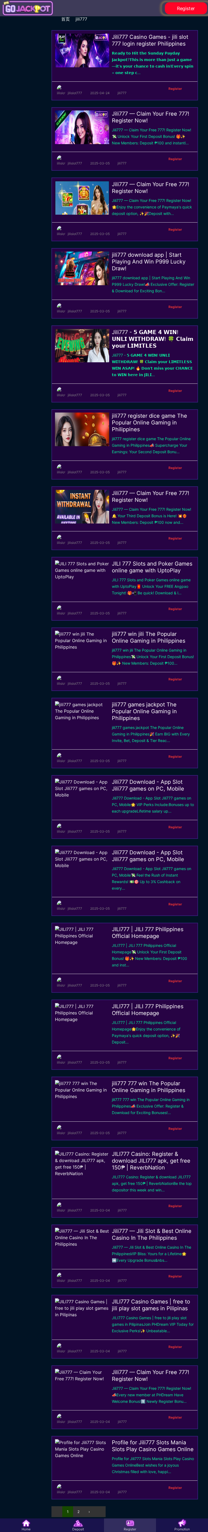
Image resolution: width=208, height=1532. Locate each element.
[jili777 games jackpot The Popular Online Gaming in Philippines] (82, 717)
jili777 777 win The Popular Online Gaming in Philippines (148, 1086)
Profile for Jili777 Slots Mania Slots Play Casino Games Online (153, 1445)
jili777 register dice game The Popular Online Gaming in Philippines (149, 423)
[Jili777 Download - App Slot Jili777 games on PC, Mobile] (82, 795)
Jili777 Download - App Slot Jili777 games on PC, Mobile (148, 785)
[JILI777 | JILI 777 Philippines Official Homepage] (82, 942)
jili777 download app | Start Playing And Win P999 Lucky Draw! (149, 262)
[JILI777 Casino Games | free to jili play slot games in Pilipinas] (82, 1314)
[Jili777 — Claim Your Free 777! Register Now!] (82, 1378)
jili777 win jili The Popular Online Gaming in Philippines (148, 637)
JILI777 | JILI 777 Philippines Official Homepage (147, 932)
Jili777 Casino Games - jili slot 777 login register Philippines (150, 40)
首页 (65, 19)
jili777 (81, 19)
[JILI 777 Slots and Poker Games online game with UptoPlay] (82, 576)
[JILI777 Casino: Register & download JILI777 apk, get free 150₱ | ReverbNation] (82, 1173)
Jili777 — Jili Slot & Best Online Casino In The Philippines (151, 1234)
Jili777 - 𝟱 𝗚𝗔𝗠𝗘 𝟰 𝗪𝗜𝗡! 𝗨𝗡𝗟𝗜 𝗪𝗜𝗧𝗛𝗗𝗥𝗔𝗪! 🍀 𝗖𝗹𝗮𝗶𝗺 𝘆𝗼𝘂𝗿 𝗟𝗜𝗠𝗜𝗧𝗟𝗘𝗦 (152, 339)
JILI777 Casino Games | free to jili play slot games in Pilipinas (151, 1305)
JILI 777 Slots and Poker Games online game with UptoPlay (152, 567)
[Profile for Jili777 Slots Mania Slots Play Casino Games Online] (82, 1455)
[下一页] (100, 1511)
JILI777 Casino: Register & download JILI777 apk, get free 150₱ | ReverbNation (151, 1161)
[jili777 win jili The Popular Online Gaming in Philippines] (82, 647)
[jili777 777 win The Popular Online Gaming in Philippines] (82, 1096)
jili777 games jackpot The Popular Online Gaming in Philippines (144, 711)
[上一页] (56, 1511)
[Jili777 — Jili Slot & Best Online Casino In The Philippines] (82, 1244)
